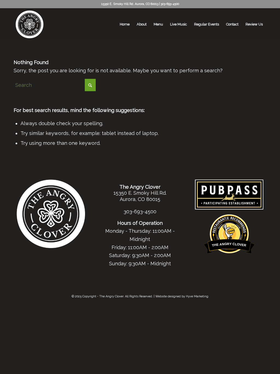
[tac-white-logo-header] (29, 24)
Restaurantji (229, 217)
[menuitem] (124, 24)
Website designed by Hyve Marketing (181, 296)
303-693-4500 (170, 4)
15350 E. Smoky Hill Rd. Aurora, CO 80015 (140, 196)
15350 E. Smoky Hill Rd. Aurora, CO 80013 (129, 4)
